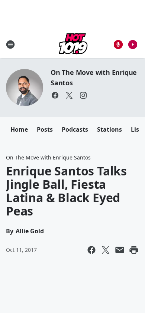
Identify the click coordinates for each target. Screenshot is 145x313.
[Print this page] (134, 250)
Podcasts (75, 129)
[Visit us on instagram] (83, 95)
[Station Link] (72, 44)
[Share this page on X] (105, 250)
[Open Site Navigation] (10, 44)
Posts (45, 129)
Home (19, 129)
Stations (109, 129)
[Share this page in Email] (120, 250)
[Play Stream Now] (132, 44)
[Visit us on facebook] (55, 95)
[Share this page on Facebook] (91, 250)
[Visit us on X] (69, 95)
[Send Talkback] (118, 44)
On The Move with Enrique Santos (48, 157)
